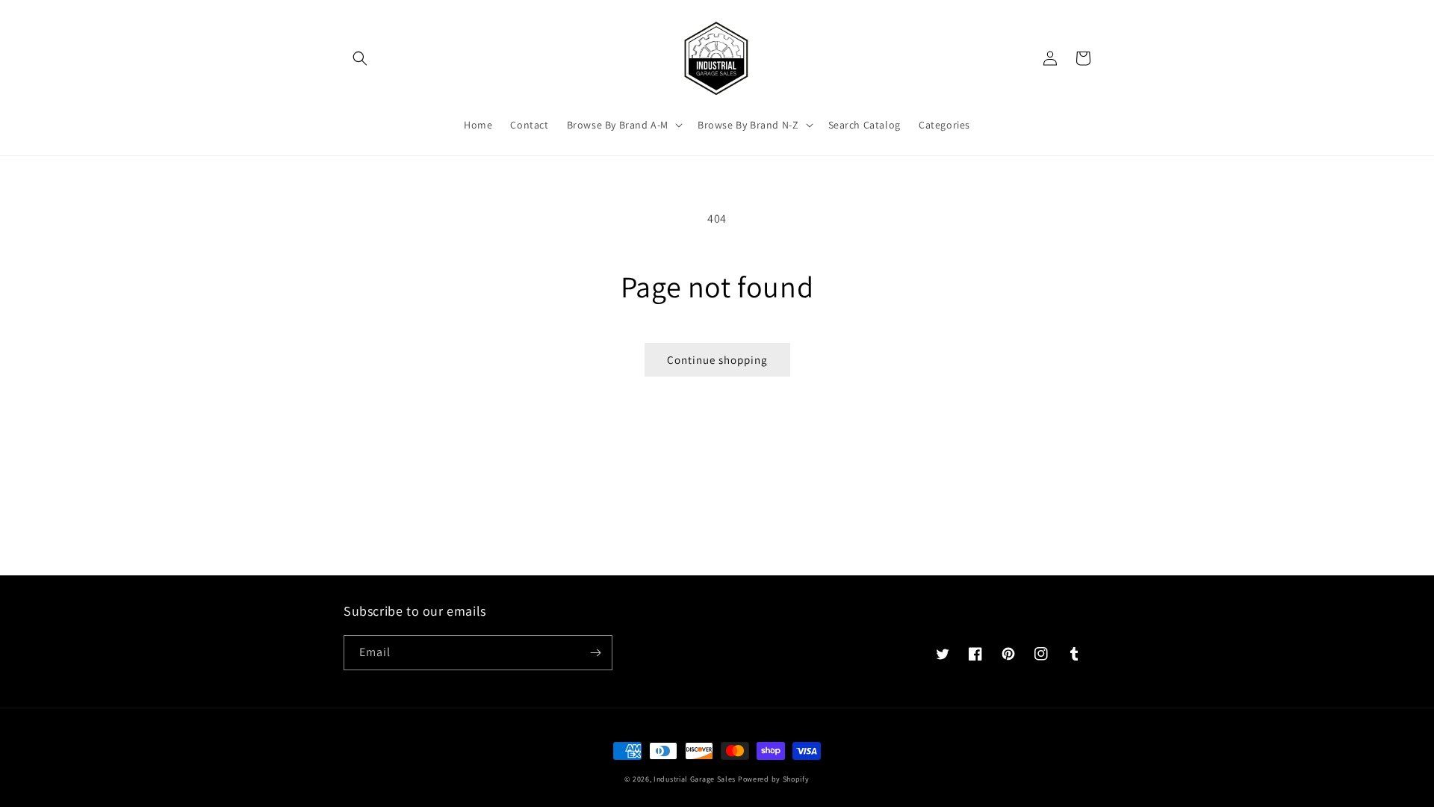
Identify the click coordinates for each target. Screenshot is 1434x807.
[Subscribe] (595, 652)
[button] (360, 58)
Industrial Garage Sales (695, 779)
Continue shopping (717, 360)
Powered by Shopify (774, 779)
